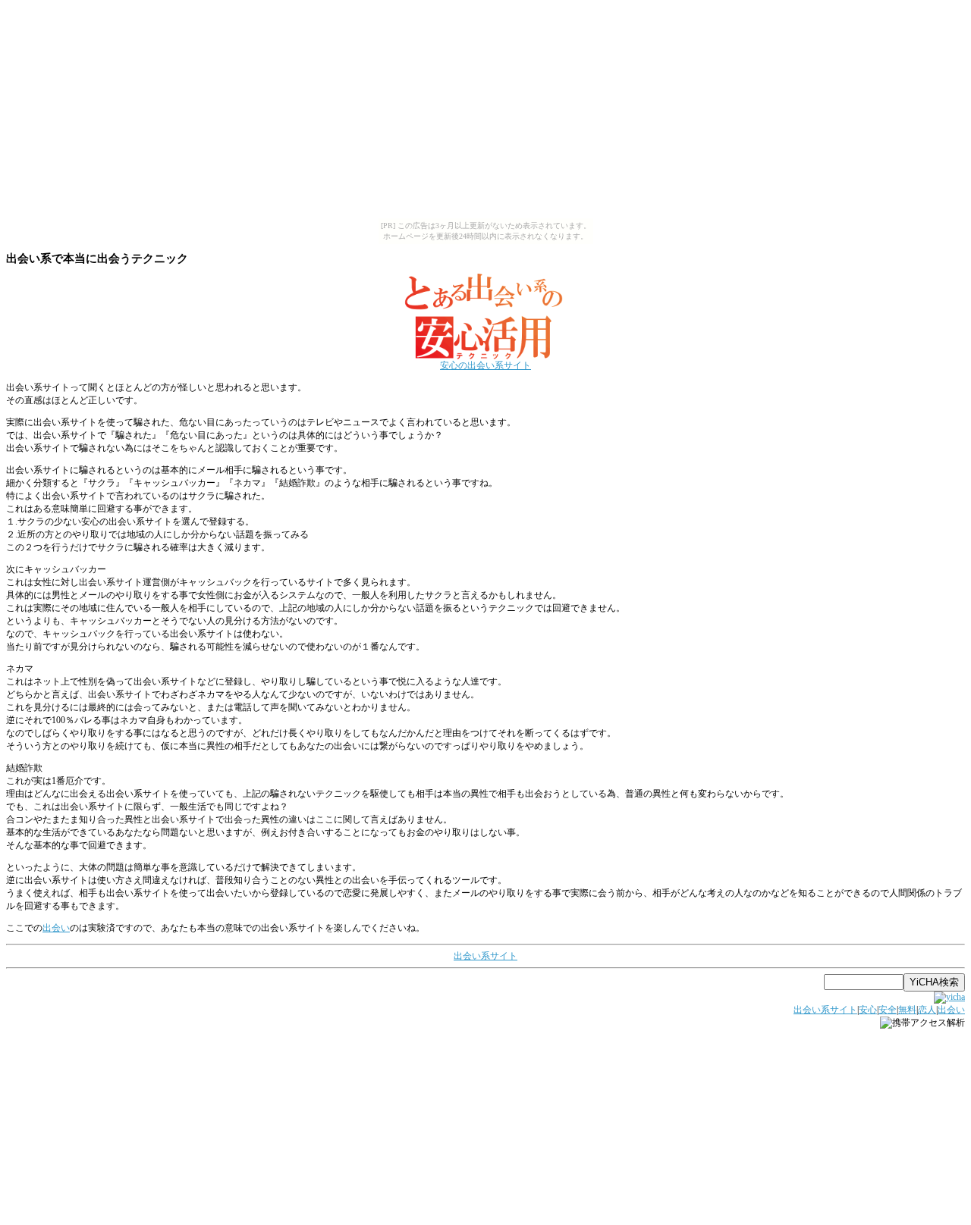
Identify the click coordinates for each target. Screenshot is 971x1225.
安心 (868, 1009)
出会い (56, 928)
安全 (887, 1009)
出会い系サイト (485, 956)
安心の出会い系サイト (485, 365)
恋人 (927, 1009)
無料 (907, 1009)
